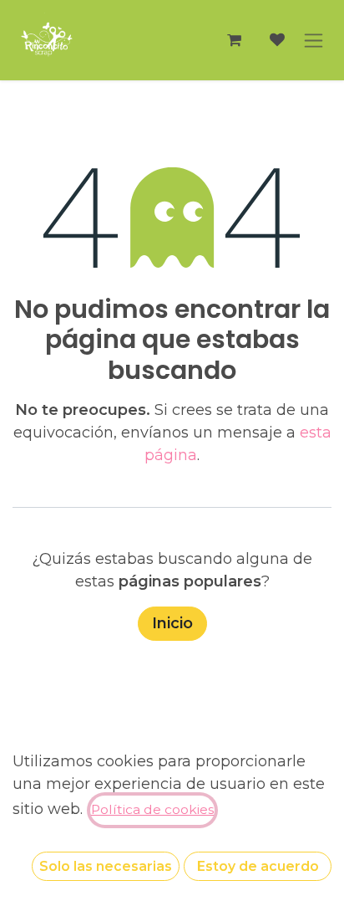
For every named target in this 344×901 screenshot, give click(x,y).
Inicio (172, 623)
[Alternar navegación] (313, 40)
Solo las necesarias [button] (105, 866)
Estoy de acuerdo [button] (258, 866)
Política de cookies (152, 809)
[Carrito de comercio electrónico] (233, 40)
